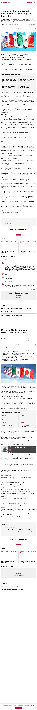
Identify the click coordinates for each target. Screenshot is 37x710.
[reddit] (20, 28)
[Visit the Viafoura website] (33, 289)
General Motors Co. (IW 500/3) (29, 54)
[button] (2, 2)
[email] (21, 28)
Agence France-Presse (5, 340)
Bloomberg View (4, 24)
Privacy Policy (32, 705)
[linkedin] (16, 28)
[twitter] (18, 28)
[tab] (4, 259)
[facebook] (15, 28)
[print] (35, 28)
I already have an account (18, 297)
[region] (18, 275)
